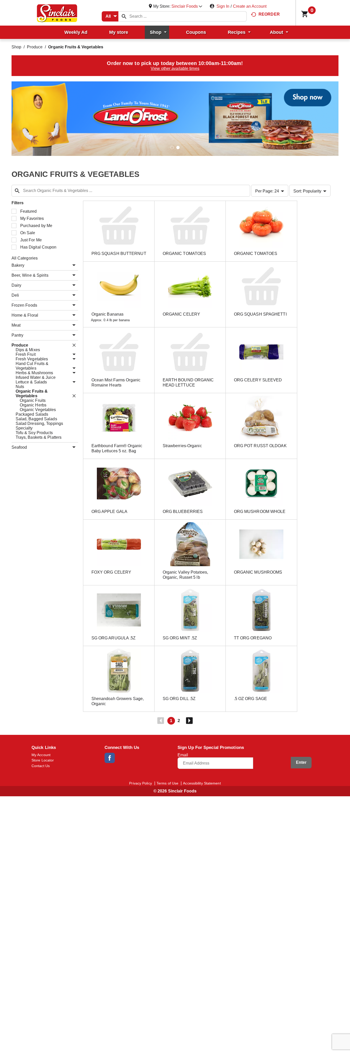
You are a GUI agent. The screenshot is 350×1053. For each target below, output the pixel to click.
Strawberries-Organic (182, 446)
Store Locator (43, 760)
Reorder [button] (269, 14)
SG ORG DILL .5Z (179, 698)
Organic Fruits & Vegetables (75, 47)
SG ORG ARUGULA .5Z (113, 638)
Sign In (223, 6)
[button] (186, 6)
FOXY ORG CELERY (111, 572)
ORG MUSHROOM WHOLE (260, 511)
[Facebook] (110, 758)
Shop (16, 47)
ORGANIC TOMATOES (184, 253)
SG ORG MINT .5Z (180, 638)
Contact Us (41, 766)
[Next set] (189, 721)
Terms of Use (167, 783)
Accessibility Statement (202, 783)
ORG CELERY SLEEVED (258, 380)
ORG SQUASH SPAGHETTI (260, 314)
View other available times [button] (175, 68)
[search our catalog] (124, 16)
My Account (41, 755)
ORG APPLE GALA (109, 511)
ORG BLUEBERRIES (183, 511)
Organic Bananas (107, 314)
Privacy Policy (140, 783)
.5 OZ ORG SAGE (250, 698)
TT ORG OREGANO (253, 638)
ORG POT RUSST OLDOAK (260, 446)
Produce (35, 47)
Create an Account (249, 6)
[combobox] (110, 16)
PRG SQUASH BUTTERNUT (118, 253)
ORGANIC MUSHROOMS (258, 572)
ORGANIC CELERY (181, 314)
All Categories (25, 258)
